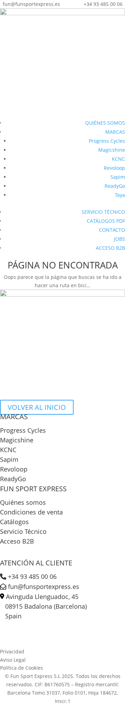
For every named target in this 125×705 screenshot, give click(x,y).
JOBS (119, 239)
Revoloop (114, 168)
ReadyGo (115, 186)
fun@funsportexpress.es (42, 586)
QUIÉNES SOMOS (105, 123)
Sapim (117, 177)
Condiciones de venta (31, 512)
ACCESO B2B (110, 248)
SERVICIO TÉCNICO (103, 212)
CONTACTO (112, 230)
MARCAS (115, 132)
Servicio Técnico (23, 531)
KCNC (118, 159)
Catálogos (14, 522)
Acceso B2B (17, 541)
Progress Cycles (107, 141)
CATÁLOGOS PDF (106, 221)
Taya (120, 195)
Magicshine (111, 150)
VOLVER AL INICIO (37, 407)
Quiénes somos (23, 502)
